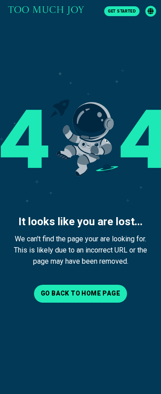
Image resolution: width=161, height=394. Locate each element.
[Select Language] (150, 11)
